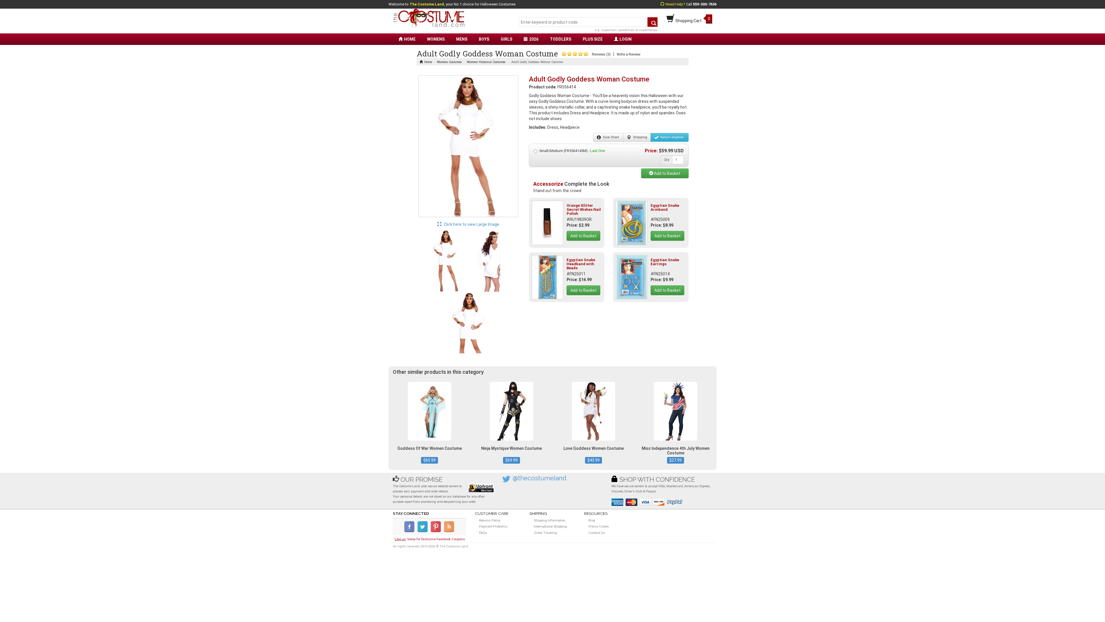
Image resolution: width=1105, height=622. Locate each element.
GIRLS (506, 39)
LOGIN (626, 39)
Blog (591, 520)
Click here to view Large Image (471, 224)
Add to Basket (666, 173)
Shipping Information (549, 520)
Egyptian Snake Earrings (665, 262)
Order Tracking (545, 533)
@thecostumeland (539, 478)
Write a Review (628, 54)
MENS (461, 39)
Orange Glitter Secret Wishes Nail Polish (584, 209)
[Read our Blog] (449, 531)
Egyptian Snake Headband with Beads (581, 264)
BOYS (484, 39)
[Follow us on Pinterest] (437, 531)
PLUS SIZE (593, 39)
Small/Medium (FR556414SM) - (572, 151)
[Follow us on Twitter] (424, 531)
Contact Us (596, 533)
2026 (533, 39)
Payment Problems (493, 526)
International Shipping (550, 526)
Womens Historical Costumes (486, 62)
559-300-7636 (705, 4)
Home (428, 62)
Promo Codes (598, 526)
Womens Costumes (449, 62)
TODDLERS (560, 39)
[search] (652, 22)
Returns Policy (489, 520)
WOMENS (436, 39)
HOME (410, 39)
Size (610, 137)
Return (672, 137)
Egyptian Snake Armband (665, 207)
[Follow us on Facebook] (410, 531)
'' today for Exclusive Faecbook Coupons (429, 539)
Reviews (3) (601, 54)
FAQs (483, 533)
